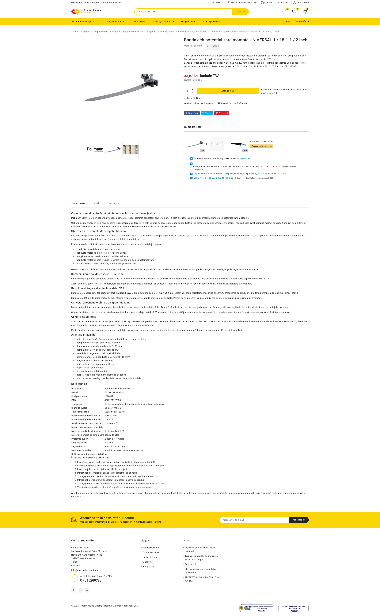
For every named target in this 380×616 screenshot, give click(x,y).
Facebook (73, 590)
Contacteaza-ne (82, 541)
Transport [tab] (114, 203)
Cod (208, 46)
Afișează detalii (246, 158)
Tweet (208, 113)
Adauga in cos (228, 90)
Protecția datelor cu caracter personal (200, 549)
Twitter (80, 590)
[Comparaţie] (284, 12)
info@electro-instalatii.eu (84, 570)
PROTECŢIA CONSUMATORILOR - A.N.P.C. (202, 579)
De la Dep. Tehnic (211, 21)
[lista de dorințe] (294, 12)
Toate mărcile (137, 21)
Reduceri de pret (151, 547)
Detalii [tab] (96, 203)
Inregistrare (149, 566)
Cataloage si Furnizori (163, 21)
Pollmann (197, 45)
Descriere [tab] (78, 203)
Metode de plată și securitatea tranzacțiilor (201, 570)
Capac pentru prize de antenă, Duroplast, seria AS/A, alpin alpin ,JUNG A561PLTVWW (235, 173)
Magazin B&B (188, 21)
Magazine (148, 562)
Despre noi (190, 564)
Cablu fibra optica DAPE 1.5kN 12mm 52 (213, 177)
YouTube (87, 590)
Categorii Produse (114, 21)
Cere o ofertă (302, 21)
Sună (288, 21)
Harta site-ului (150, 557)
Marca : (188, 45)
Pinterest (223, 113)
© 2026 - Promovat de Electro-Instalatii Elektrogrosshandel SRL (104, 605)
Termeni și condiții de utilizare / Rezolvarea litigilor (201, 557)
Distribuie (193, 113)
